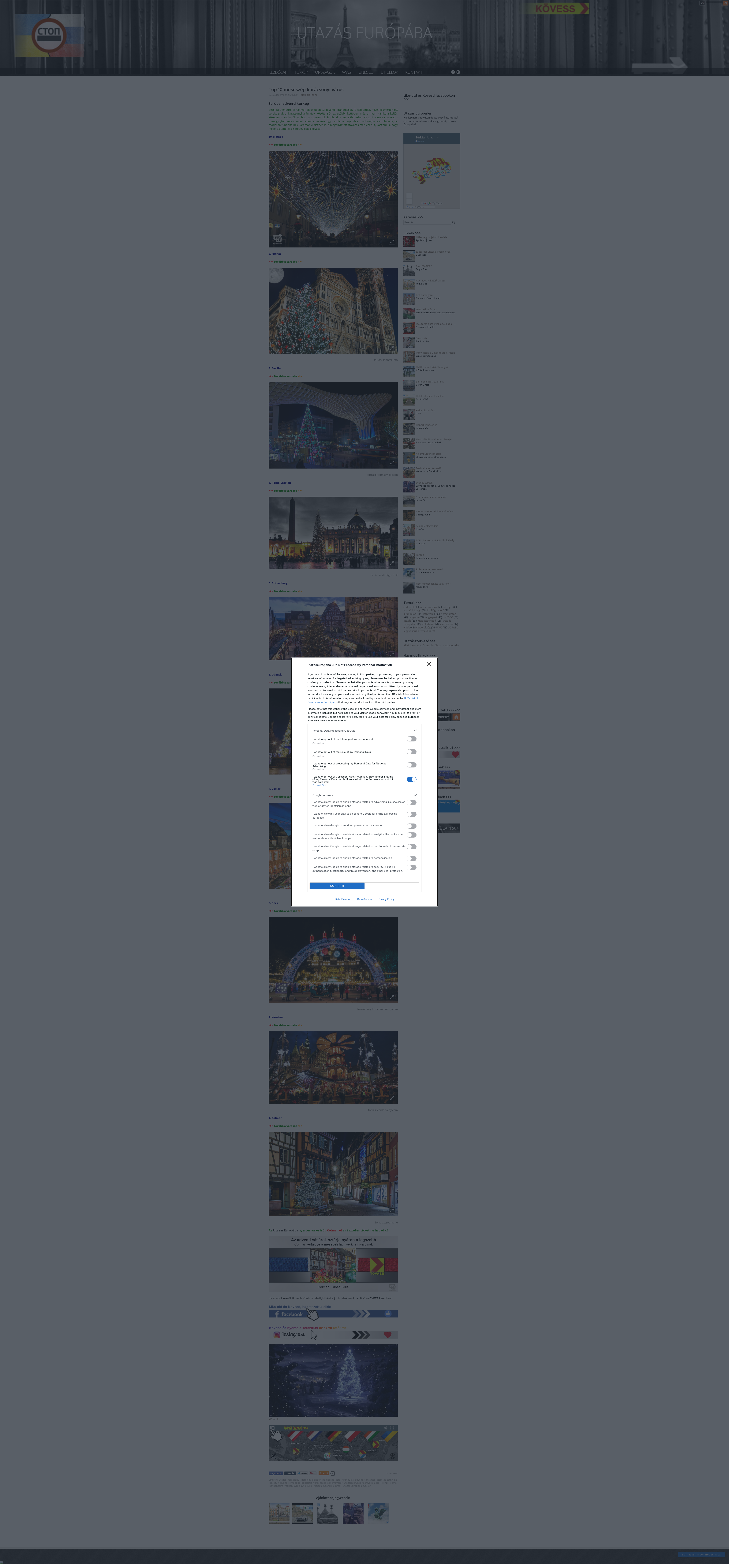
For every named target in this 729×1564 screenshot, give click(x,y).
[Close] (430, 665)
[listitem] (364, 731)
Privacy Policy (386, 899)
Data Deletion (343, 899)
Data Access (364, 899)
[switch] (412, 738)
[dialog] (364, 782)
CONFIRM (337, 885)
